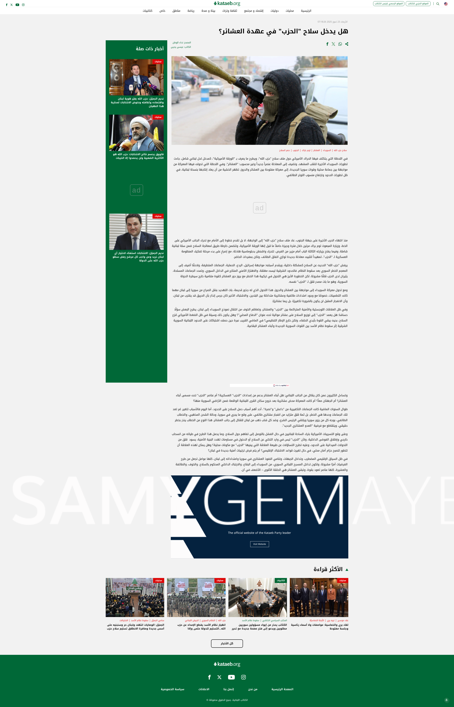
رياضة (190, 10)
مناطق (176, 10)
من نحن (252, 689)
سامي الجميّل (157, 620)
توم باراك (306, 150)
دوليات (275, 10)
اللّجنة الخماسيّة (317, 620)
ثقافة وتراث (229, 10)
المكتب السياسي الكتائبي (274, 620)
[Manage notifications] (446, 700)
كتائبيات (147, 10)
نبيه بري (330, 620)
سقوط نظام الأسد (250, 620)
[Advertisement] (259, 359)
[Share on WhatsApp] (340, 45)
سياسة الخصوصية (172, 689)
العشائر (316, 150)
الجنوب (296, 150)
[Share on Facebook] (327, 45)
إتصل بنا (228, 689)
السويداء (327, 150)
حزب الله (222, 620)
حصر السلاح (284, 150)
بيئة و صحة (208, 10)
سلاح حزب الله (340, 150)
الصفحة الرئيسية (282, 689)
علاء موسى (342, 620)
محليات (290, 10)
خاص (162, 10)
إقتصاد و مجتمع (254, 10)
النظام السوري (208, 620)
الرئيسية (306, 10)
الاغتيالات (124, 620)
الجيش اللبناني (192, 620)
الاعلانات (203, 689)
